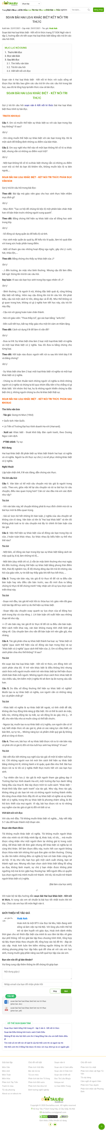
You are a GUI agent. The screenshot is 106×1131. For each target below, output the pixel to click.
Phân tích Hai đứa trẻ (37, 1086)
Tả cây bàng (86, 1077)
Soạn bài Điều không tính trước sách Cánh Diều (24, 1032)
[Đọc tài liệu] (50, 1124)
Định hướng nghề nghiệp (38, 1090)
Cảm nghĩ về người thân (91, 1081)
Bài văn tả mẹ (34, 1071)
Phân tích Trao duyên (90, 1085)
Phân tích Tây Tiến (10, 1082)
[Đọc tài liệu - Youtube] (55, 1124)
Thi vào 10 (36, 10)
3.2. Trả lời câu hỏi (16, 67)
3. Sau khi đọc (12, 59)
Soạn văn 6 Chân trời (63, 1071)
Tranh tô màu (7, 1086)
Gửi (66, 991)
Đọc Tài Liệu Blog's (62, 1078)
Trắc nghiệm (61, 10)
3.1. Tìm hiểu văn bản (18, 63)
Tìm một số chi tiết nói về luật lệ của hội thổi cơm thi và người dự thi (33, 1043)
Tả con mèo (33, 1075)
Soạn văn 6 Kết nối (62, 1075)
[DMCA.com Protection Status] (48, 1117)
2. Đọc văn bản (12, 56)
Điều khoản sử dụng (58, 1120)
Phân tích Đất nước (36, 1082)
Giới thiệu (43, 1120)
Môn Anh (6, 1071)
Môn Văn (6, 1067)
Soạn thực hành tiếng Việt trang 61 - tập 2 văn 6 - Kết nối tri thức (31, 1028)
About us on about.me (11, 1093)
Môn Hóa (6, 1078)
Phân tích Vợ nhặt (88, 1067)
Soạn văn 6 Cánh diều (63, 1067)
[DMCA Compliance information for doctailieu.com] (63, 1117)
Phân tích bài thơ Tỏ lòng (39, 1078)
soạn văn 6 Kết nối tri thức (38, 105)
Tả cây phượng (8, 1090)
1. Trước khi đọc (13, 52)
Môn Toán (6, 1075)
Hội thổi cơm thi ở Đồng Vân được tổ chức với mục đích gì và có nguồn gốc (36, 1047)
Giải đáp (49, 10)
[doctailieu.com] (53, 1100)
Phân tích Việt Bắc (36, 1067)
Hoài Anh (22, 918)
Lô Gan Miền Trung (62, 1086)
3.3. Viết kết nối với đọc (19, 71)
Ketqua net (59, 1082)
